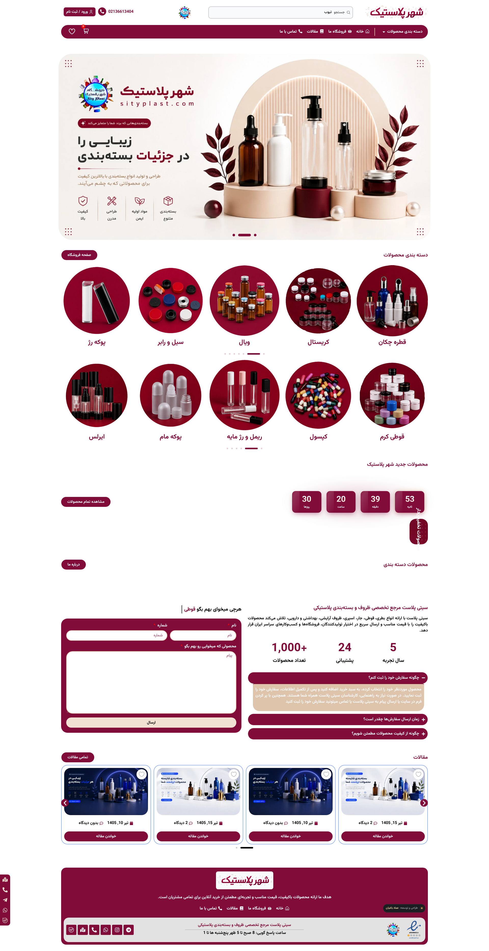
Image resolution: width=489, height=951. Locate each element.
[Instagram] (117, 930)
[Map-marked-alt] (83, 930)
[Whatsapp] (106, 930)
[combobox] (280, 12)
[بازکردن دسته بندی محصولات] (384, 32)
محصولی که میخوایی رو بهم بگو (209, 647)
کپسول (318, 437)
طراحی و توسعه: (401, 908)
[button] (255, 235)
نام (233, 626)
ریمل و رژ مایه (244, 437)
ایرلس (97, 437)
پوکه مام (171, 437)
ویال (244, 342)
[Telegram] (129, 930)
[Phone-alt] (94, 930)
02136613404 (120, 12)
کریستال (318, 342)
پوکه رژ (96, 342)
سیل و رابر (171, 342)
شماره (161, 626)
